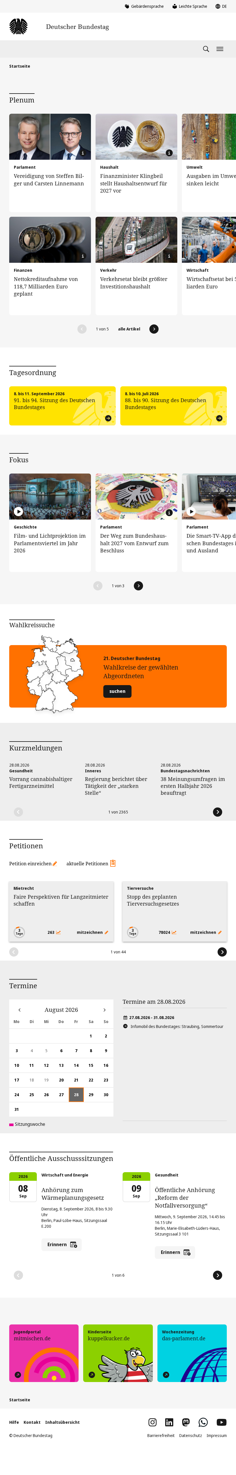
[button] (82, 329)
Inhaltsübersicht (62, 1422)
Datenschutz (190, 1435)
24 (19, 1097)
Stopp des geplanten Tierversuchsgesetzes (153, 900)
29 (93, 1097)
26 (49, 1097)
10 (19, 1067)
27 (64, 1097)
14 (79, 1067)
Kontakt (32, 1422)
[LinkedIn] (169, 1422)
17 (19, 1082)
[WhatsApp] (203, 1422)
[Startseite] (59, 26)
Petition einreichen (30, 863)
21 (79, 1082)
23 (108, 1082)
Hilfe (14, 1422)
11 (34, 1067)
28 (79, 1097)
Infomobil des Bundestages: (177, 1026)
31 (19, 1112)
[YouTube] (221, 1422)
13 (64, 1067)
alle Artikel (129, 329)
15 (93, 1067)
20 (64, 1082)
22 (93, 1082)
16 (108, 1067)
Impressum (217, 1435)
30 (108, 1097)
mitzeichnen (90, 932)
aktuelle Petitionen (87, 863)
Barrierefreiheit (161, 1435)
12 (49, 1067)
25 (34, 1097)
